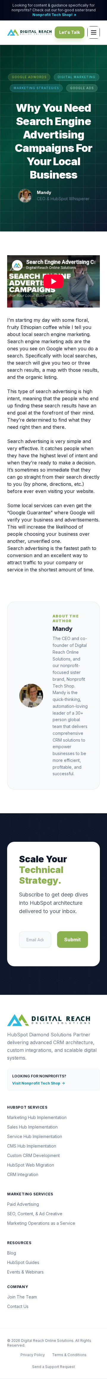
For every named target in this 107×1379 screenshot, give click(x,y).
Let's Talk (69, 32)
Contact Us (18, 1306)
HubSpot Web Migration (30, 1164)
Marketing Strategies (36, 88)
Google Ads (82, 88)
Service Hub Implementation (34, 1136)
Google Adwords (29, 77)
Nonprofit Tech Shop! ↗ (54, 14)
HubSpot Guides (23, 1262)
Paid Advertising (23, 1204)
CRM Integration (22, 1174)
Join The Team (22, 1296)
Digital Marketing (76, 77)
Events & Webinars (25, 1271)
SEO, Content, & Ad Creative (34, 1213)
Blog (11, 1252)
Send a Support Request (53, 1366)
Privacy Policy (33, 1355)
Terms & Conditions (69, 1355)
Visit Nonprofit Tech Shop (38, 1083)
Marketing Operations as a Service (41, 1223)
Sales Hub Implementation (32, 1126)
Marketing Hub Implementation (37, 1117)
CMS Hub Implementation (31, 1145)
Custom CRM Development (33, 1155)
